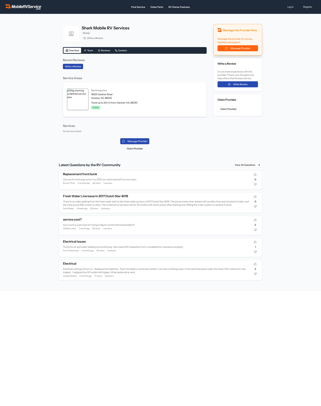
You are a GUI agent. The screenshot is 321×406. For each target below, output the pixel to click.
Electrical (69, 263)
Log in (290, 6)
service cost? (72, 219)
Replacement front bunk (80, 174)
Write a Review (95, 38)
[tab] (72, 50)
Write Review (240, 84)
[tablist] (135, 50)
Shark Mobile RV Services (105, 28)
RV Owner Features (179, 7)
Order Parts (156, 7)
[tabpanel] (135, 95)
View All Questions (245, 164)
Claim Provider (135, 148)
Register (307, 6)
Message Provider (240, 48)
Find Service (138, 7)
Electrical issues (74, 241)
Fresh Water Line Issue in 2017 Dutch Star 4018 (95, 196)
